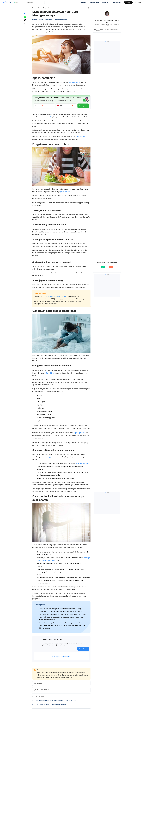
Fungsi (41, 19)
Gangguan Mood (47, 7)
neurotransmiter (74, 82)
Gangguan (48, 19)
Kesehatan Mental (36, 7)
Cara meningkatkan (60, 19)
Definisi (34, 19)
